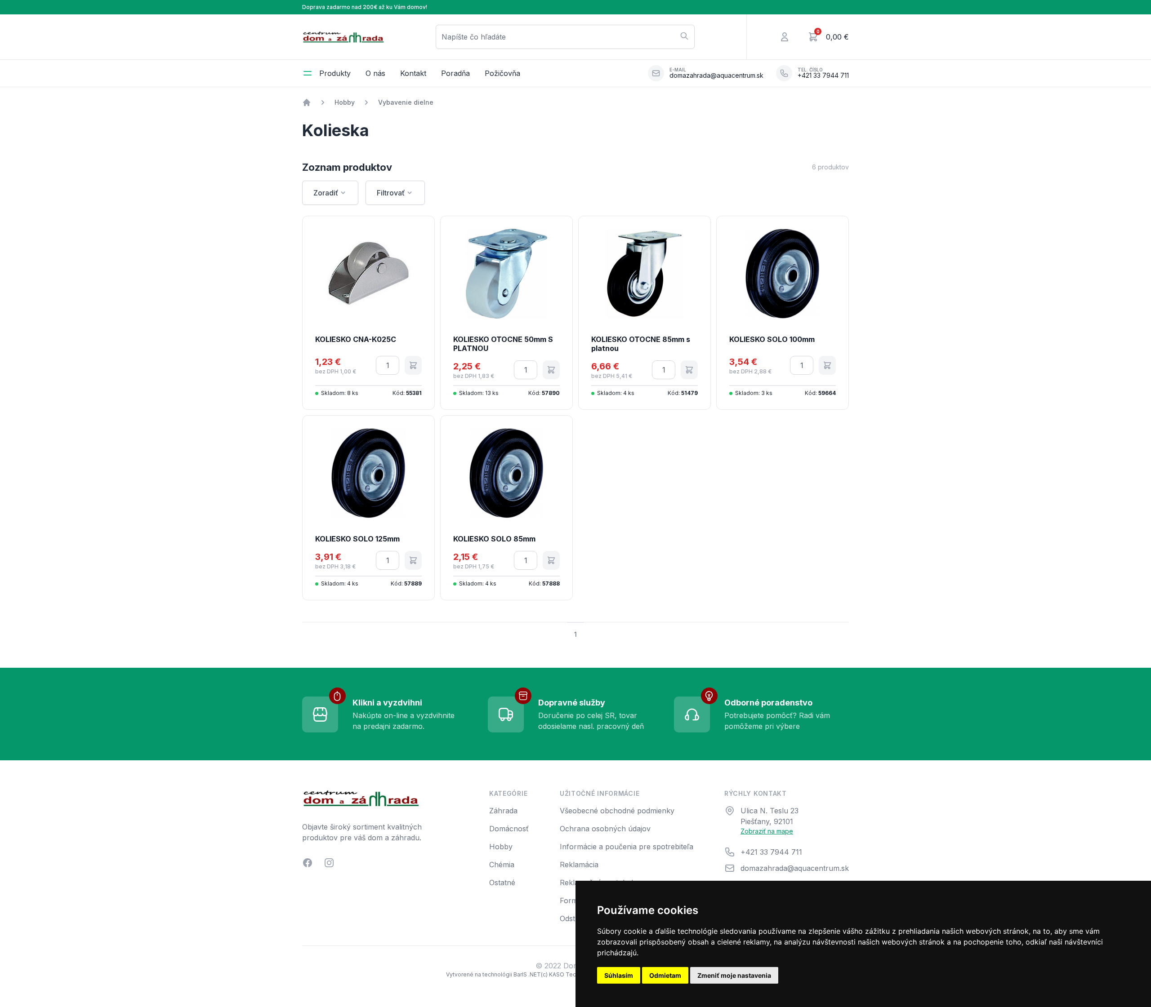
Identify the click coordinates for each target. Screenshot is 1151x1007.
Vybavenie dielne (405, 102)
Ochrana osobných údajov (605, 828)
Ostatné (502, 882)
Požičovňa (502, 73)
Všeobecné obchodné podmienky (617, 810)
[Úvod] (306, 102)
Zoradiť (325, 192)
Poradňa (455, 73)
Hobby (345, 102)
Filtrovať (391, 192)
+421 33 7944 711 (823, 75)
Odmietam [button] (665, 975)
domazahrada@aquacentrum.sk (716, 75)
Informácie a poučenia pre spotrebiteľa (626, 846)
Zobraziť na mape (767, 831)
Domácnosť (509, 828)
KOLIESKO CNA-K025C (355, 339)
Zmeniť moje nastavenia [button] (734, 975)
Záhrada (503, 810)
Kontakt (413, 73)
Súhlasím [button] (618, 975)
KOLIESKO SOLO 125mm (357, 538)
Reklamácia (579, 864)
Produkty (335, 73)
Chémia (501, 864)
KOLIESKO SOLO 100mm (772, 339)
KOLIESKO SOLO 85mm (494, 538)
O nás (375, 73)
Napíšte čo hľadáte (474, 36)
